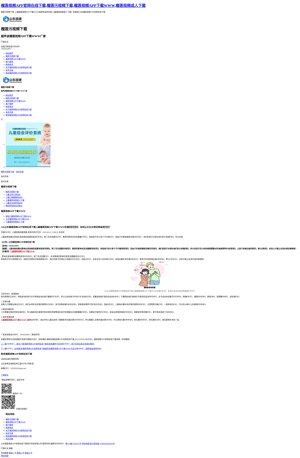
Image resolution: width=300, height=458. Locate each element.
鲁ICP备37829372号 (73, 444)
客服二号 (20, 453)
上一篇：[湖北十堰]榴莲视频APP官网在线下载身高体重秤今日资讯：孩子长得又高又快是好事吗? (48, 344)
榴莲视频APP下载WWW (16, 59)
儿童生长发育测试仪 (14, 203)
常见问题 (9, 439)
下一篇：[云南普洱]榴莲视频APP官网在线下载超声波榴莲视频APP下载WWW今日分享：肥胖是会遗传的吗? (51, 349)
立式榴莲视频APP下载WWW (17, 219)
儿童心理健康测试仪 (14, 197)
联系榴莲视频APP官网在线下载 (19, 73)
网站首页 (9, 53)
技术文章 (9, 70)
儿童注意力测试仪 (13, 195)
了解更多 (4, 375)
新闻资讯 (9, 65)
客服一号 (12, 453)
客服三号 (28, 453)
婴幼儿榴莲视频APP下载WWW (18, 216)
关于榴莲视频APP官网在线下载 (19, 67)
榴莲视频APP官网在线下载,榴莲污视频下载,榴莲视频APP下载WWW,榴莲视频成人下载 (73, 5)
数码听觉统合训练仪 (14, 206)
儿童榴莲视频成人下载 (15, 200)
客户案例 (9, 62)
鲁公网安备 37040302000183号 (102, 444)
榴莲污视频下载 (12, 56)
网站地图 (85, 444)
